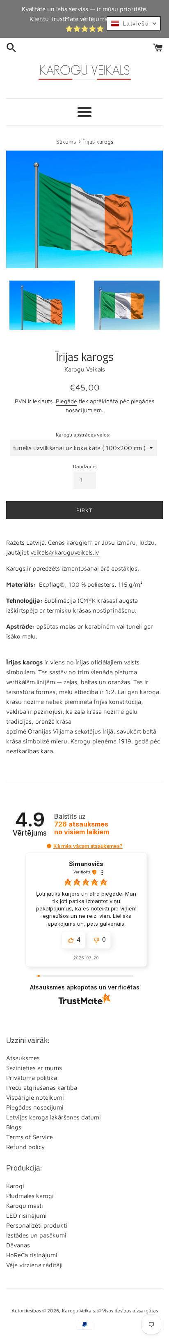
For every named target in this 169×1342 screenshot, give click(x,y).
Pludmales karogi (30, 1195)
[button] (49, 846)
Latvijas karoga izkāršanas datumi (53, 1117)
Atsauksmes (23, 1057)
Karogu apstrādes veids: (83, 435)
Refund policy (25, 1146)
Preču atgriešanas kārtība (41, 1087)
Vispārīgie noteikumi (35, 1097)
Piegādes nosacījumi (35, 1107)
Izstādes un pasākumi (36, 1235)
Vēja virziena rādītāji (34, 1264)
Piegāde (66, 400)
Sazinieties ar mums (34, 1067)
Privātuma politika (31, 1077)
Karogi (15, 1185)
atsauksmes (81, 828)
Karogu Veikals (78, 1310)
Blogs (13, 1127)
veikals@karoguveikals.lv (64, 552)
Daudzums (84, 466)
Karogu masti (24, 1205)
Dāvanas (18, 1245)
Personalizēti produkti (36, 1225)
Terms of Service (29, 1136)
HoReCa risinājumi (31, 1254)
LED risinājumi (26, 1215)
